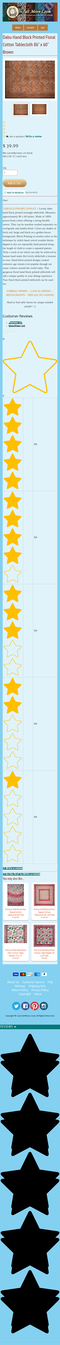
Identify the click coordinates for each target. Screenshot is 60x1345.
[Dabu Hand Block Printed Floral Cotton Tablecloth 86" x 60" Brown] (20, 109)
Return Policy (20, 990)
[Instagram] (44, 1008)
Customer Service (33, 982)
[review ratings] (4, 129)
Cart (43, 27)
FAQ (50, 982)
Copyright (24, 994)
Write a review (34, 137)
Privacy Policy (40, 990)
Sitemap (20, 986)
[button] (4, 136)
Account (30, 27)
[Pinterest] (34, 1008)
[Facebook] (25, 1008)
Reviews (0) (16, 323)
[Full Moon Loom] (30, 16)
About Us (13, 982)
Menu (17, 27)
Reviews (8, 1026)
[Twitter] (16, 1008)
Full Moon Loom (28, 1016)
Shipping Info (37, 986)
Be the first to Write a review (23, 874)
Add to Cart (14, 183)
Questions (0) (17, 326)
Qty (5, 168)
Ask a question (16, 137)
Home (38, 994)
